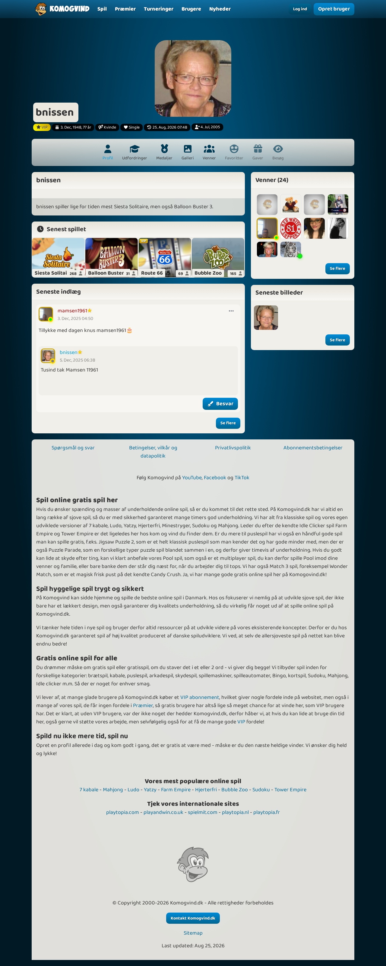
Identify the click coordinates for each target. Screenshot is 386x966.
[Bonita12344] (290, 249)
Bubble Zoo (234, 790)
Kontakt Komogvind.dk (193, 918)
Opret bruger (334, 9)
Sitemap (193, 933)
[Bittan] (267, 204)
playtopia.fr (266, 812)
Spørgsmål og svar (73, 448)
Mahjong (113, 790)
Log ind (300, 9)
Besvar (224, 404)
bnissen (69, 352)
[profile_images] (266, 317)
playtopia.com (122, 812)
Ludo (133, 790)
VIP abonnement (199, 697)
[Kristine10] (314, 228)
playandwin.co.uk (163, 812)
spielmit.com (202, 812)
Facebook (215, 477)
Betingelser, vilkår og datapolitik (153, 452)
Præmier (143, 705)
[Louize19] (314, 204)
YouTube (192, 477)
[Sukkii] (338, 228)
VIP (241, 722)
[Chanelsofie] (267, 249)
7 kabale (89, 790)
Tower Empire (290, 790)
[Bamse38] (290, 204)
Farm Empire (176, 790)
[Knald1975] (338, 204)
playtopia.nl (235, 812)
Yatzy (150, 790)
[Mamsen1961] (267, 228)
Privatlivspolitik (233, 448)
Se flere (228, 423)
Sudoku (261, 790)
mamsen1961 (72, 311)
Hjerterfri (206, 790)
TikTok (242, 477)
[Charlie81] (290, 228)
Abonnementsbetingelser (313, 448)
